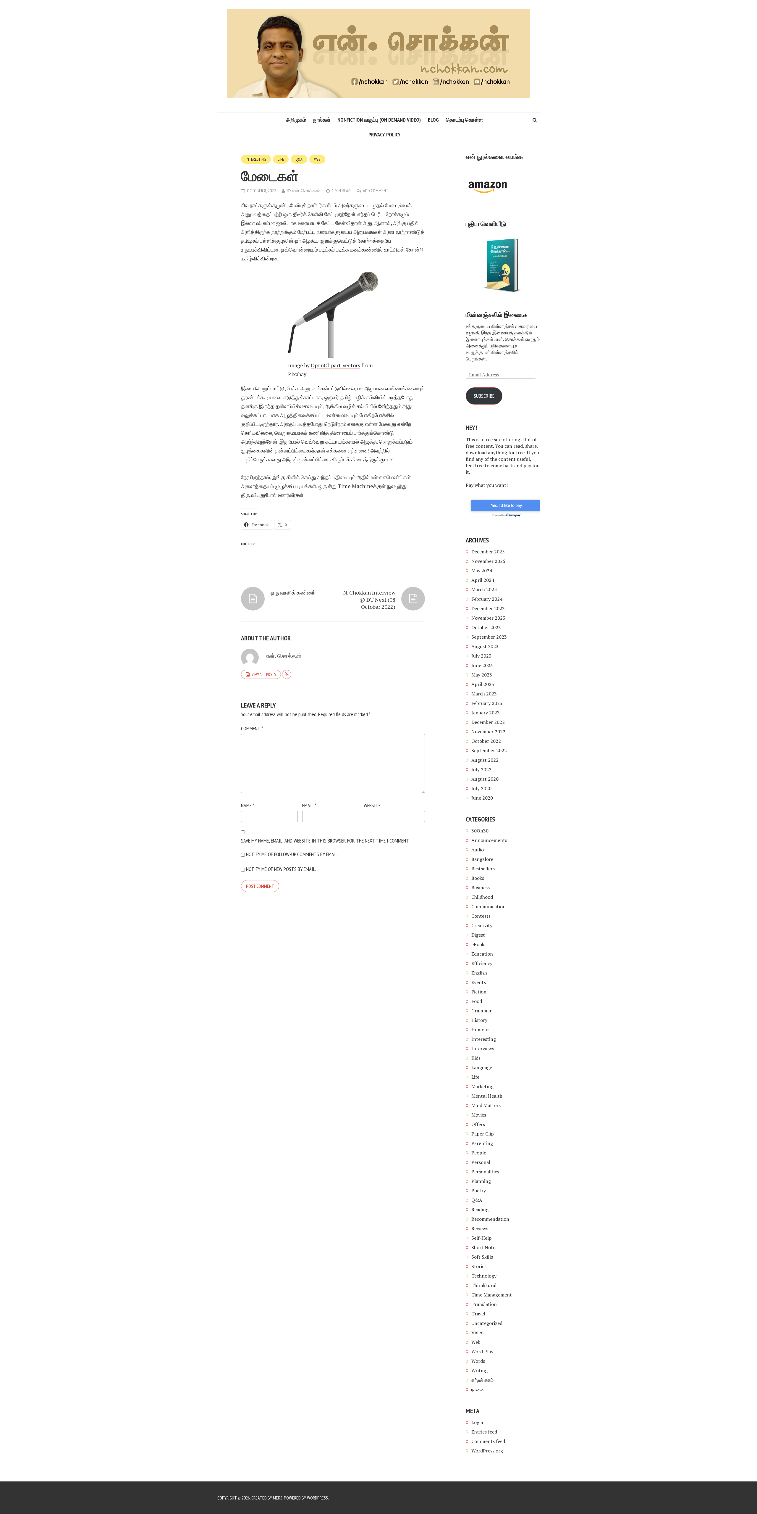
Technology (483, 1276)
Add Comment (376, 191)
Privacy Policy (384, 134)
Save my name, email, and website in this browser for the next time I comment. (325, 840)
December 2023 (488, 608)
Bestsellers (483, 868)
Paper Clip (482, 1133)
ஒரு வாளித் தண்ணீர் (293, 592)
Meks (277, 1498)
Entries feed (484, 1431)
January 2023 (485, 712)
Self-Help (481, 1238)
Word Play (482, 1351)
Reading (480, 1209)
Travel (478, 1313)
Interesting (256, 159)
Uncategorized (486, 1323)
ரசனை (478, 1389)
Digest (478, 935)
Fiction (478, 991)
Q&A (299, 159)
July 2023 (481, 656)
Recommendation (490, 1219)
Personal (480, 1162)
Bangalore (482, 859)
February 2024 (486, 599)
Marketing (482, 1086)
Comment (252, 728)
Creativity (481, 925)
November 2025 (488, 561)
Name (247, 805)
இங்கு (278, 477)
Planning (481, 1181)
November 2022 (488, 731)
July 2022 (481, 769)
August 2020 (485, 779)
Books (477, 878)
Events (478, 982)
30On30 (480, 830)
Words (478, 1361)
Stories (478, 1266)
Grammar (481, 1010)
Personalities (485, 1171)
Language (481, 1067)
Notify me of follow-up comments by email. (292, 854)
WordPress (317, 1498)
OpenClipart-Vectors (335, 365)
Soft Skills (482, 1257)
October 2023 (486, 627)
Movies (478, 1115)
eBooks (478, 944)
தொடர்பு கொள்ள (464, 119)
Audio (477, 849)
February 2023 (486, 703)
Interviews (482, 1048)
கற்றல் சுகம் (482, 1380)
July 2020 (481, 788)
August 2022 (485, 760)
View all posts (264, 674)
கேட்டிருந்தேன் (339, 214)
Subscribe (484, 395)
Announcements (489, 840)
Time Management (491, 1294)
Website (372, 805)
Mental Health (486, 1096)
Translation (484, 1304)
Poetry (478, 1190)
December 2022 (488, 722)
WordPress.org (487, 1450)
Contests (481, 916)
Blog (433, 119)
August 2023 (485, 646)
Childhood (482, 897)
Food (476, 1001)
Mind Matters (486, 1105)
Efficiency (481, 963)
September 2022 (489, 750)
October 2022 (486, 741)
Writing (479, 1370)
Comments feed (488, 1441)
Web (317, 159)
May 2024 (481, 570)
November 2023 (488, 618)
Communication (488, 906)
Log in (478, 1422)
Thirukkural (483, 1285)
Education (482, 954)
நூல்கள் (321, 119)
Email (309, 805)
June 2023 (482, 665)
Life (281, 159)
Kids (476, 1058)
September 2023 (489, 637)
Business (480, 887)
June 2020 (482, 798)
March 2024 (484, 589)
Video (477, 1332)
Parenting (482, 1143)
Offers (478, 1124)
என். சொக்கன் (306, 191)
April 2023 (482, 684)
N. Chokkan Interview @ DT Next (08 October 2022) (369, 599)
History (479, 1020)
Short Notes (484, 1247)
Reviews (479, 1228)
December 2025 (488, 551)
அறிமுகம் (296, 119)
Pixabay (297, 374)
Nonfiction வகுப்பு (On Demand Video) (379, 119)
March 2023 (484, 693)
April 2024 (482, 580)
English (479, 972)
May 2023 (481, 674)
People (478, 1152)
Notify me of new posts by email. (281, 869)
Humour (480, 1029)
